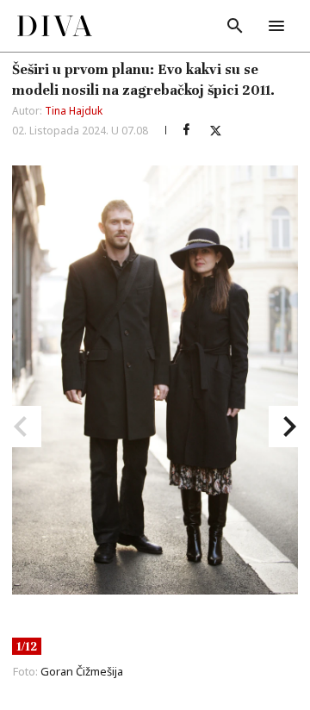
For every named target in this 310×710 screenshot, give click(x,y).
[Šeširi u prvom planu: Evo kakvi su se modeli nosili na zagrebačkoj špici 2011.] (186, 130)
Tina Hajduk (73, 110)
